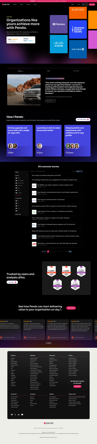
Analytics (13, 358)
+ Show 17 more (18, 195)
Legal (35, 428)
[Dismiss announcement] (96, 1)
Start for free (84, 4)
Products (14, 4)
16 (66, 251)
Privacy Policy (39, 428)
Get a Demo (92, 4)
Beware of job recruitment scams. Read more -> (48, 437)
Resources (28, 4)
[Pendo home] (6, 4)
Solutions (21, 4)
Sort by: (73, 171)
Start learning (63, 1)
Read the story (50, 100)
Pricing (35, 4)
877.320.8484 (60, 428)
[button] (83, 119)
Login (79, 4)
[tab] (20, 70)
